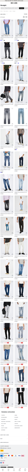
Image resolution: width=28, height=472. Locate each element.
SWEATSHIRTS (17, 427)
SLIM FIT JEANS (4, 427)
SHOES (2, 425)
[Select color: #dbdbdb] (3, 40)
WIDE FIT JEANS (18, 421)
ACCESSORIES (4, 417)
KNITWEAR (3, 430)
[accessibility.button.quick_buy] (12, 36)
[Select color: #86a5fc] (2, 40)
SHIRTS (16, 419)
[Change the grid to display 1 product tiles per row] (24, 17)
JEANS (16, 415)
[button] (7, 28)
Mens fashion (6, 11)
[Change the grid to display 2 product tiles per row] (26, 17)
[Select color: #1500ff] (0, 40)
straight (14, 11)
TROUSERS (3, 419)
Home (1, 11)
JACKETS (16, 423)
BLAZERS (16, 417)
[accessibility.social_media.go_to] (1, 463)
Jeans (10, 11)
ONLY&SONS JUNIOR (18, 425)
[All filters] (26, 15)
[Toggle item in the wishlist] (12, 21)
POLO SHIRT (3, 423)
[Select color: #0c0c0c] (4, 40)
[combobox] (3, 15)
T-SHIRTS (3, 415)
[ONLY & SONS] (14, 3)
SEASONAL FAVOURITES (5, 421)
